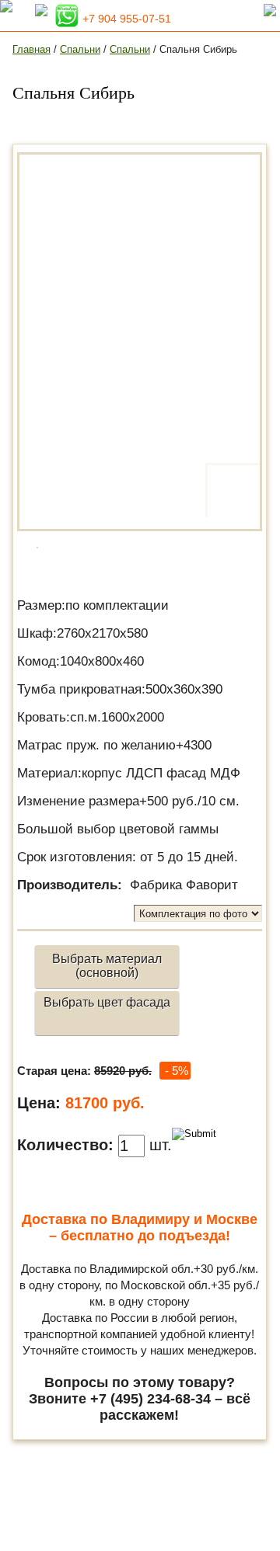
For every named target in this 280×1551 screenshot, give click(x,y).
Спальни (80, 49)
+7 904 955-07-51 (126, 18)
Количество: (65, 1144)
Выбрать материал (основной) (107, 965)
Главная (31, 49)
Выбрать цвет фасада (107, 1002)
